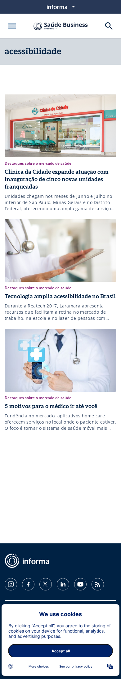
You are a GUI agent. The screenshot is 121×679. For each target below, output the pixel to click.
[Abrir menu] (12, 26)
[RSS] (98, 584)
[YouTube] (80, 584)
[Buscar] (108, 26)
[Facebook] (28, 584)
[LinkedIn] (63, 584)
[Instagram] (11, 584)
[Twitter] (45, 584)
